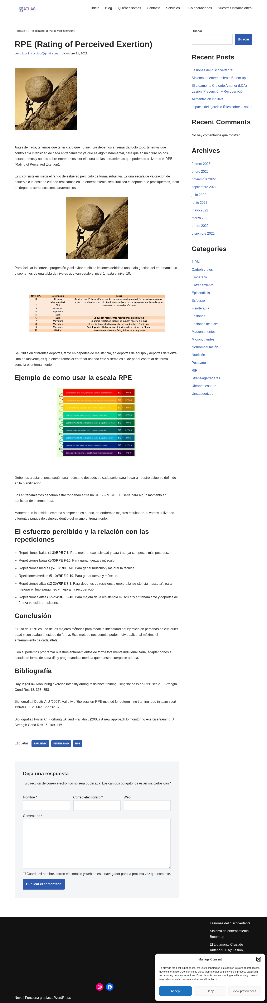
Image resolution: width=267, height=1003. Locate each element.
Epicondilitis (201, 293)
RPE (77, 743)
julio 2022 (199, 195)
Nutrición (198, 355)
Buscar (197, 31)
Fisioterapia (200, 308)
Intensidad (61, 743)
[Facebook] (109, 987)
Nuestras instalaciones (235, 8)
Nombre (30, 797)
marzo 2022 (200, 218)
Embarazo (199, 277)
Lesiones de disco (205, 324)
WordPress (62, 997)
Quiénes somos (129, 8)
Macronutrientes (203, 331)
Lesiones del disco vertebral (212, 70)
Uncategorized (202, 393)
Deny (210, 991)
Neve (19, 997)
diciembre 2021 (203, 233)
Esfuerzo (40, 743)
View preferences (244, 991)
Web (127, 797)
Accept (175, 991)
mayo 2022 (200, 210)
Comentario (32, 816)
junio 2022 (199, 202)
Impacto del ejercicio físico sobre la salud (222, 107)
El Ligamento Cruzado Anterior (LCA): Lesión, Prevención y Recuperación (230, 950)
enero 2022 (200, 225)
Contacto (153, 8)
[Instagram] (99, 987)
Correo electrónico (88, 797)
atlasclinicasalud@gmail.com (39, 53)
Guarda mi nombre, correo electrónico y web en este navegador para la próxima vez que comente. (98, 874)
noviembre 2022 (204, 179)
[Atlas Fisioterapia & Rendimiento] (27, 8)
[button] (259, 959)
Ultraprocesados (204, 386)
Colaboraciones (200, 8)
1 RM (196, 262)
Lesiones (198, 316)
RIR (195, 370)
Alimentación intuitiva (207, 99)
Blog (108, 8)
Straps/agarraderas (206, 378)
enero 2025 (200, 171)
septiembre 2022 (204, 187)
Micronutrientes (203, 339)
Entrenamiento (202, 285)
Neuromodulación (205, 347)
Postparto (199, 362)
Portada (20, 30)
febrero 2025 (201, 164)
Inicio (95, 8)
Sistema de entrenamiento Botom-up (219, 78)
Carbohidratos (202, 269)
